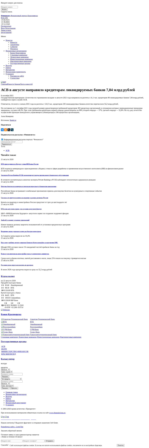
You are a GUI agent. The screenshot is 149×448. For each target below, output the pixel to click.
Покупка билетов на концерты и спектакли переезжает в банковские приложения (28, 186)
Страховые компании (18, 55)
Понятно (121, 445)
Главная (4, 84)
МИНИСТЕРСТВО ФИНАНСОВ (14, 351)
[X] (8, 129)
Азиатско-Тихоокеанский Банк (42, 319)
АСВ (7, 150)
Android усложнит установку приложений (15, 220)
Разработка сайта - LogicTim (12, 427)
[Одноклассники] (5, 129)
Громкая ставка (12, 392)
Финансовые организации (16, 51)
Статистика (14, 78)
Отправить (49, 441)
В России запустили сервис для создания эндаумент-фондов (21, 209)
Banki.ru (13, 120)
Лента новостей (26, 84)
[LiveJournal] (12, 129)
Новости (9, 40)
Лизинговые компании (19, 57)
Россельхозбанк (36, 327)
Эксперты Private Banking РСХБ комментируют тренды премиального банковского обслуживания (35, 175)
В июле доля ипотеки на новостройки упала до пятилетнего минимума (25, 254)
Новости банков (13, 84)
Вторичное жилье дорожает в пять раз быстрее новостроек (21, 231)
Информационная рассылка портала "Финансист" (23, 139)
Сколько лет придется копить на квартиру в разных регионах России (24, 198)
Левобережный (36, 324)
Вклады (9, 66)
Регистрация (10, 28)
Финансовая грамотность (16, 72)
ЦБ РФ (4, 349)
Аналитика (14, 45)
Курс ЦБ (4, 18)
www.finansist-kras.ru (57, 413)
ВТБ (32, 322)
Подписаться (6, 26)
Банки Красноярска (18, 53)
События (13, 47)
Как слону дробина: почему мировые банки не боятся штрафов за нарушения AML (29, 242)
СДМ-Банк (34, 329)
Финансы (14, 49)
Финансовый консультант (16, 403)
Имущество (10, 70)
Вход (3, 28)
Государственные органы (20, 63)
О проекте (10, 74)
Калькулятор (8, 359)
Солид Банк (35, 332)
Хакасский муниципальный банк (43, 335)
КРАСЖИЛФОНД (8, 354)
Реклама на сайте (17, 76)
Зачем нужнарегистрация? (6, 31)
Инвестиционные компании (21, 59)
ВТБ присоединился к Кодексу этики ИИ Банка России (19, 164)
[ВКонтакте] (2, 129)
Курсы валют (8, 276)
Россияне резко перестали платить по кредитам (17, 265)
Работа (8, 68)
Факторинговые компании (20, 61)
